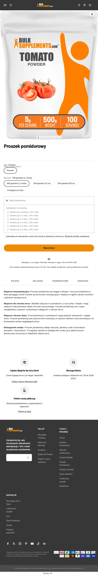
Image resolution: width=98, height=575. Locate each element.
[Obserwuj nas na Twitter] (14, 543)
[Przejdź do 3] (43, 137)
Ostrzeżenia (83, 281)
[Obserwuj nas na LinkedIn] (44, 543)
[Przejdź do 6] (51, 137)
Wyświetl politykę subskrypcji (77, 236)
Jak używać (38, 281)
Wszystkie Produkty (42, 436)
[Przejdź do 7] (54, 137)
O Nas (62, 438)
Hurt (8, 516)
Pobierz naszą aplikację (44, 460)
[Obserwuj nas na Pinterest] (26, 543)
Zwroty (9, 525)
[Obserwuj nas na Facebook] (7, 543)
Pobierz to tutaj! (24, 411)
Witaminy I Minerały (42, 444)
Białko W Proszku (45, 454)
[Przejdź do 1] (38, 137)
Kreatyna (42, 450)
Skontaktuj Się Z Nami (13, 502)
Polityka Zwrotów (66, 470)
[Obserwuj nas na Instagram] (20, 543)
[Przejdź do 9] (59, 137)
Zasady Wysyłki (66, 457)
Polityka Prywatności (64, 444)
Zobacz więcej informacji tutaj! (24, 382)
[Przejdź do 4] (46, 137)
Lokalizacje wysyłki (64, 480)
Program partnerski (10, 531)
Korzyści (15, 281)
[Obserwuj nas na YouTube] (32, 543)
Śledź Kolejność (13, 521)
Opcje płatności (66, 474)
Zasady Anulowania (64, 463)
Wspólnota (63, 486)
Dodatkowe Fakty (60, 281)
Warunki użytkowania (64, 451)
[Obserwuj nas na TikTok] (38, 543)
